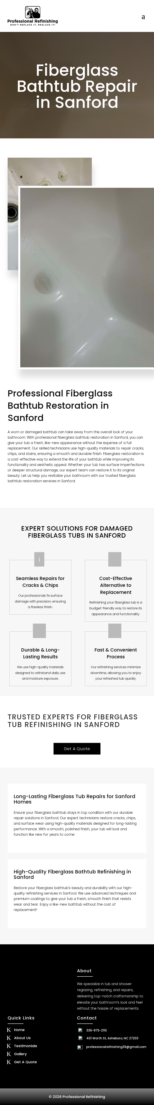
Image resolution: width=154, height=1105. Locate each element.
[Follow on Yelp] (90, 1056)
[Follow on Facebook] (81, 1056)
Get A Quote (77, 749)
